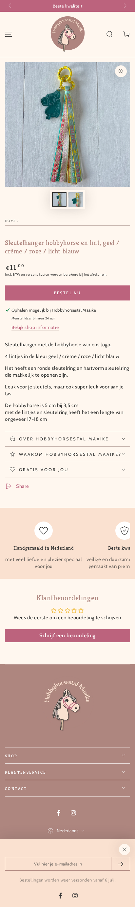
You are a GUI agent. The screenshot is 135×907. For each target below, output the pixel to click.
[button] (109, 34)
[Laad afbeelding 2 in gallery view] (75, 199)
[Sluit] (124, 849)
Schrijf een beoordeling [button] (67, 635)
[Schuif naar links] (10, 6)
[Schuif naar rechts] (124, 6)
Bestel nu (67, 292)
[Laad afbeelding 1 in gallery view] (59, 199)
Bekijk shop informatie (35, 327)
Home (10, 221)
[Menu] (8, 34)
